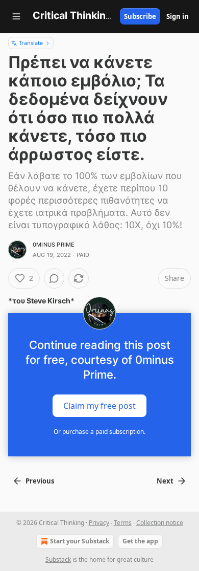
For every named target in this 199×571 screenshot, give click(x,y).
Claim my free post (99, 405)
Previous (40, 481)
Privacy (99, 522)
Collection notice (159, 522)
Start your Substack (79, 541)
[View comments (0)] (54, 278)
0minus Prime (53, 244)
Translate (31, 43)
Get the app (140, 541)
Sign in (177, 16)
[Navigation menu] (16, 16)
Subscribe (140, 16)
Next (165, 481)
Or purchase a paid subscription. (99, 431)
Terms (123, 522)
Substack (58, 559)
